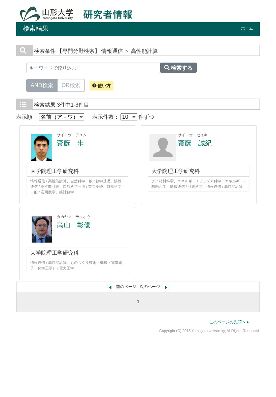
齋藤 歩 (70, 143)
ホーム (247, 28)
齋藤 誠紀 (195, 143)
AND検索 (42, 85)
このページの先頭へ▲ (229, 322)
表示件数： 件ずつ (123, 117)
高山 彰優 (74, 224)
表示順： (27, 117)
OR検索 (71, 85)
